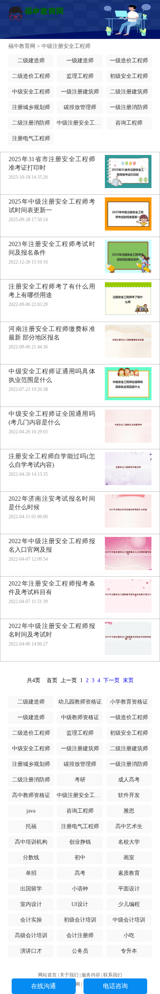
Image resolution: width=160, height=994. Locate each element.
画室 (128, 857)
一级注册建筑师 (80, 92)
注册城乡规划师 (31, 107)
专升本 (129, 951)
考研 (80, 780)
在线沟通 (43, 986)
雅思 (128, 811)
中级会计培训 (129, 920)
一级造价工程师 (129, 60)
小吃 (128, 935)
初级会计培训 (80, 920)
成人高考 (129, 780)
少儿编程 (129, 904)
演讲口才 (31, 951)
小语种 (80, 889)
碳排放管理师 (80, 107)
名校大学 (129, 842)
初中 (80, 857)
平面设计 (129, 889)
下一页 (111, 680)
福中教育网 (21, 46)
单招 (31, 873)
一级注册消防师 (129, 107)
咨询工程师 (129, 123)
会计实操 (31, 920)
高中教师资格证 (31, 795)
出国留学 (31, 889)
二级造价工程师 (31, 76)
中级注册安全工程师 (66, 46)
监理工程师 (80, 76)
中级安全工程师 (31, 92)
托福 (31, 826)
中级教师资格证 (80, 717)
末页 (128, 680)
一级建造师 (80, 60)
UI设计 (79, 904)
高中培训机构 (31, 842)
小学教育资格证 (129, 702)
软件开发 (129, 795)
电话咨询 (115, 986)
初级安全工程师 (129, 76)
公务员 (80, 951)
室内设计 (31, 904)
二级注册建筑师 (129, 92)
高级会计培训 (31, 935)
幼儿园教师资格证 (80, 702)
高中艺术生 (129, 826)
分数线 (31, 857)
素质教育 (129, 873)
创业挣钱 (80, 842)
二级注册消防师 (31, 123)
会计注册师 (80, 935)
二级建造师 (31, 60)
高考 (80, 873)
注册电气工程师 (31, 138)
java (30, 811)
